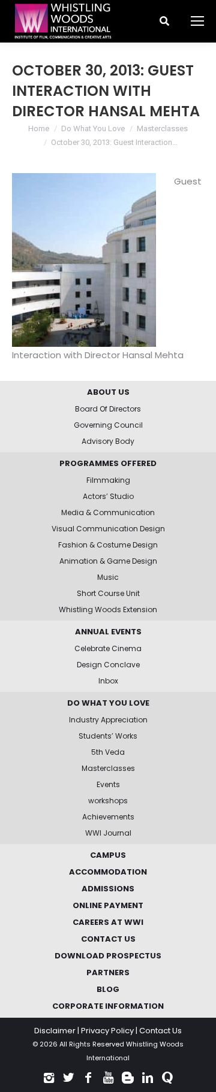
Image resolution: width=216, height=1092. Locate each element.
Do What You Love (93, 128)
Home (38, 128)
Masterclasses (162, 128)
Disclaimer (55, 1030)
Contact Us (160, 1030)
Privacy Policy (107, 1030)
